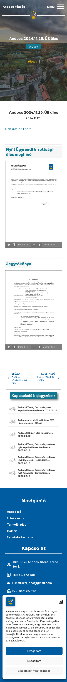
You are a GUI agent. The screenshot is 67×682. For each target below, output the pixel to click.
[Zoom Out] (33, 245)
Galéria (12, 531)
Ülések (33, 46)
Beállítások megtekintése (34, 670)
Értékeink (13, 518)
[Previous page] (8, 245)
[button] (61, 602)
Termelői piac (16, 524)
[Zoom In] (39, 245)
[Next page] (14, 245)
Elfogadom (34, 651)
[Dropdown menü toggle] (23, 518)
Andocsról (14, 512)
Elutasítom (34, 661)
